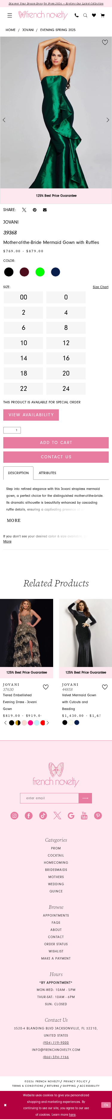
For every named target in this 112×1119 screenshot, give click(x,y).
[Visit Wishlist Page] (94, 15)
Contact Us (56, 456)
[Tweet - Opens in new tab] (24, 210)
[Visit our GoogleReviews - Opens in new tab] (71, 815)
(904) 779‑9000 (56, 1043)
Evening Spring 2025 (58, 30)
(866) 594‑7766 (56, 1057)
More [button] (13, 520)
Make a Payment (56, 958)
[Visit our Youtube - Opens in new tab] (84, 815)
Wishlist (56, 951)
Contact (56, 937)
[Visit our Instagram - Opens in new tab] (14, 815)
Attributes (47, 473)
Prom (56, 848)
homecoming (56, 863)
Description (18, 473)
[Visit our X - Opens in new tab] (57, 815)
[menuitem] (9, 15)
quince (56, 891)
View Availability (31, 414)
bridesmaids (56, 870)
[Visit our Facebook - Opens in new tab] (28, 815)
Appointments (56, 915)
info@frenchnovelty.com (56, 1050)
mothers (56, 877)
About (56, 930)
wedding (56, 884)
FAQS (56, 923)
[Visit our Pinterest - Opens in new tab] (98, 815)
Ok (106, 1105)
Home (11, 30)
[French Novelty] (56, 775)
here (72, 1115)
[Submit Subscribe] (85, 798)
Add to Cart (56, 442)
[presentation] (26, 638)
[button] (9, 15)
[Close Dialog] (5, 1105)
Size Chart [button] (100, 287)
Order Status (56, 944)
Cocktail (56, 855)
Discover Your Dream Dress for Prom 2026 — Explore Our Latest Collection (56, 3)
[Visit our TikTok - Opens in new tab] (43, 815)
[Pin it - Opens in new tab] (35, 210)
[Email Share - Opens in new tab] (45, 209)
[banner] (43, 15)
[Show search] (85, 15)
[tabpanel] (56, 120)
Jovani (28, 30)
